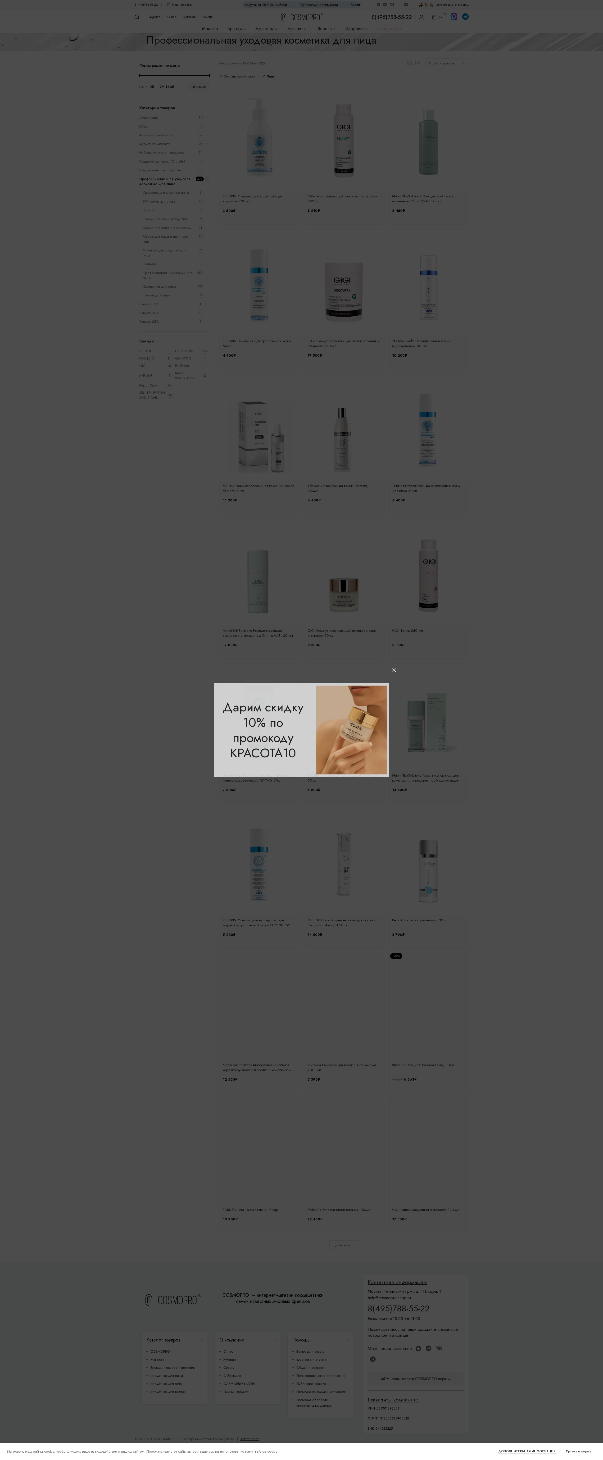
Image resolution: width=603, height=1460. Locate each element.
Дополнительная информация (527, 1451)
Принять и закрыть (578, 1451)
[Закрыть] (394, 670)
